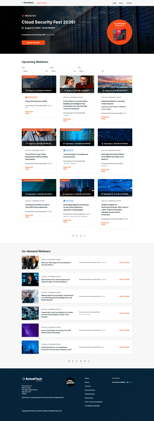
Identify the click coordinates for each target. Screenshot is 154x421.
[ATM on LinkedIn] (129, 382)
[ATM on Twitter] (131, 382)
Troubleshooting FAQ (92, 406)
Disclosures (89, 398)
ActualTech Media (34, 3)
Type (79, 67)
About (121, 3)
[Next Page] (85, 236)
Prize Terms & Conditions (93, 402)
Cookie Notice (90, 394)
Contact (129, 3)
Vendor (52, 67)
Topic (23, 67)
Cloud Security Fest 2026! (48, 22)
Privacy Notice (90, 390)
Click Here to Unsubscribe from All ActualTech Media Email (42, 397)
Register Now (33, 43)
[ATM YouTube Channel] (127, 382)
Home (114, 3)
